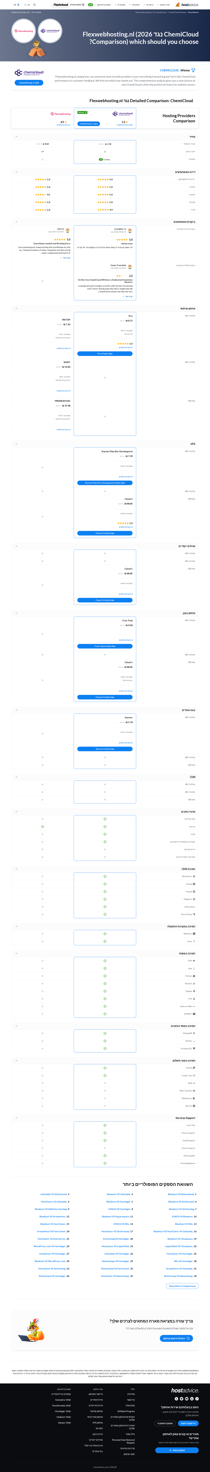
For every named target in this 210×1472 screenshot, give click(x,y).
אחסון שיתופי (96, 1411)
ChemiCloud (169, 70)
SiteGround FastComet (115, 1268)
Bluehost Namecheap (181, 1194)
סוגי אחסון (165, 4)
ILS (27, 4)
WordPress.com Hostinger (49, 1246)
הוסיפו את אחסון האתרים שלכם (123, 1418)
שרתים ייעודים (96, 1439)
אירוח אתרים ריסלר (93, 1445)
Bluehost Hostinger (118, 1201)
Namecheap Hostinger (115, 1261)
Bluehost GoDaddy (118, 1194)
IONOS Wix (121, 1223)
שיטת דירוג (36, 12)
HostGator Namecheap (115, 1276)
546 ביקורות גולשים (125, 125)
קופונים (105, 159)
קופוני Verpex (64, 1422)
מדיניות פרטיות (127, 1448)
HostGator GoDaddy (54, 1201)
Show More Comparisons (182, 1286)
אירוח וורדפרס (96, 1405)
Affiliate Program (126, 1411)
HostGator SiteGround (115, 1231)
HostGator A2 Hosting (51, 1268)
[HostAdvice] (187, 4)
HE (15, 4)
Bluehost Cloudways (180, 1238)
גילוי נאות (130, 1434)
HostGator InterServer (51, 1238)
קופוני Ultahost (63, 1416)
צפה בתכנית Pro (105, 353)
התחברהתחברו (165, 1423)
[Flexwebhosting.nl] (60, 113)
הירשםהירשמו (188, 1423)
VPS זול (99, 1428)
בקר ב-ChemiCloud (29, 82)
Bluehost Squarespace (115, 1216)
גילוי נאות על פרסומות (20, 12)
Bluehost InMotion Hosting (51, 1209)
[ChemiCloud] (29, 72)
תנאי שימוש (129, 1454)
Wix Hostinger (183, 1261)
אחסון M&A (179, 1450)
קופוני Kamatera (63, 1399)
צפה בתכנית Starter (105, 749)
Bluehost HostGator (52, 1223)
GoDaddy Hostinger (116, 1253)
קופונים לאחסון (100, 4)
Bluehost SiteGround (181, 1201)
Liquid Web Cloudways (179, 1246)
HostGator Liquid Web (115, 1246)
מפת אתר (130, 1405)
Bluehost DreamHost (52, 1216)
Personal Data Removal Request (123, 1441)
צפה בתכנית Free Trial (105, 646)
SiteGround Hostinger (52, 1276)
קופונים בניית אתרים (61, 1394)
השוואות (136, 4)
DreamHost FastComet (51, 1231)
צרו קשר (131, 1399)
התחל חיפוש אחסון (174, 1338)
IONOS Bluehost (182, 1216)
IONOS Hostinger (119, 1209)
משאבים (121, 4)
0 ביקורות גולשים (126, 347)
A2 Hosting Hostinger (116, 1238)
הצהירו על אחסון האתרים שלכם (123, 1427)
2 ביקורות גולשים (63, 125)
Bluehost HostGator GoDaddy (173, 1231)
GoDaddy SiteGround (53, 1194)
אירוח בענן (98, 1434)
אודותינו (131, 1394)
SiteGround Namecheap (178, 1276)
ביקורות (149, 4)
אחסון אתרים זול (95, 1416)
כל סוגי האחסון (96, 1394)
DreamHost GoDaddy (179, 1268)
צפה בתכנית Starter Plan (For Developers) (105, 483)
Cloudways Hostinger (52, 1253)
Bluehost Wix (184, 1223)
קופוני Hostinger (63, 1411)
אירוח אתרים (96, 1399)
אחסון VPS (97, 1422)
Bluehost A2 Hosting (181, 1209)
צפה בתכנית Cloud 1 (105, 533)
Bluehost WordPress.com (50, 1261)
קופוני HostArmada (61, 1405)
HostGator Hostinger (180, 1253)
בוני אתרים (97, 1451)
